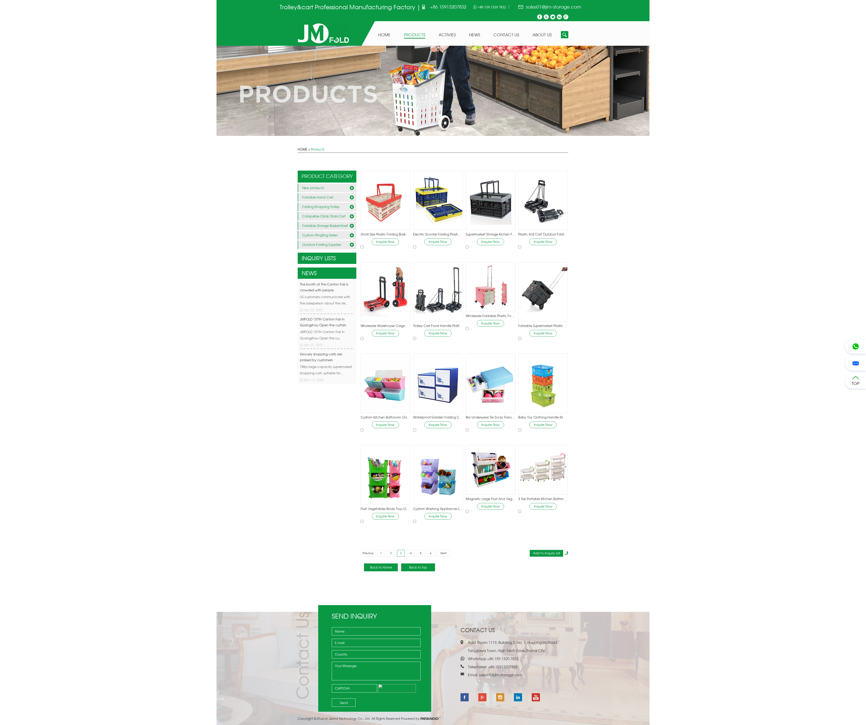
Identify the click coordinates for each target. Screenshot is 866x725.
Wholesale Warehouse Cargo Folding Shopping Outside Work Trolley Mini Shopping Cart (385, 326)
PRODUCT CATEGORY (327, 176)
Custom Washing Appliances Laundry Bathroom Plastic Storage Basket (438, 509)
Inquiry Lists (319, 258)
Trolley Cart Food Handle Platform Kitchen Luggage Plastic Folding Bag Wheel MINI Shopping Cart (438, 326)
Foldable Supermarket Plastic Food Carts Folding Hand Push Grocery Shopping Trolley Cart (543, 326)
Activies (447, 35)
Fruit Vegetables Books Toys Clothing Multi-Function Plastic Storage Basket (385, 509)
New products (313, 188)
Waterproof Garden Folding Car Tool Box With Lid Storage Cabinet (438, 417)
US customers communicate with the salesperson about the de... (325, 300)
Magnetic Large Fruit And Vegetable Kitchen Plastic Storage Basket (490, 499)
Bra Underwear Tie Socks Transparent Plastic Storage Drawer (490, 417)
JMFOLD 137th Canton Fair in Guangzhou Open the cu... (322, 335)
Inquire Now (385, 242)
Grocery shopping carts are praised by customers (321, 357)
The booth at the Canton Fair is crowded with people (324, 287)
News (474, 35)
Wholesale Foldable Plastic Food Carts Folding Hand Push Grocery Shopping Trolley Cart (490, 316)
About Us (542, 35)
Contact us (478, 630)
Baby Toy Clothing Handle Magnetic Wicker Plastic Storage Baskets (543, 417)
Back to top (418, 567)
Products (414, 35)
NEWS (309, 273)
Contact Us (506, 35)
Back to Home (381, 567)
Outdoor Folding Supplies (321, 245)
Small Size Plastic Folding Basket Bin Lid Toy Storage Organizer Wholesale (385, 234)
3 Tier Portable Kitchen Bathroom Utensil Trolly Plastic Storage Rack (543, 499)
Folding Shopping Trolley (321, 207)
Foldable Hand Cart (317, 197)
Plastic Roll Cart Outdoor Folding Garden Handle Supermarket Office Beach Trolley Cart (543, 234)
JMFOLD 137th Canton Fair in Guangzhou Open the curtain (323, 322)
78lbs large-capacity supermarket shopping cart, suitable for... (326, 370)
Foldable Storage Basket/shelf (325, 226)
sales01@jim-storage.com (553, 7)
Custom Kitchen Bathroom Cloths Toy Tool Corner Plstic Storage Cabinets (385, 417)
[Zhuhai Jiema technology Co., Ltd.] (323, 44)
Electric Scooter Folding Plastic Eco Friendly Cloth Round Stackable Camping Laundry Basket (438, 234)
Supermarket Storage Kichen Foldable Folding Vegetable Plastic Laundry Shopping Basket (490, 234)
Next (443, 553)
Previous (368, 553)
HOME (302, 149)
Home (384, 35)
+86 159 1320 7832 (491, 7)
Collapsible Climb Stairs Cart (323, 216)
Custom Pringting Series (319, 235)
